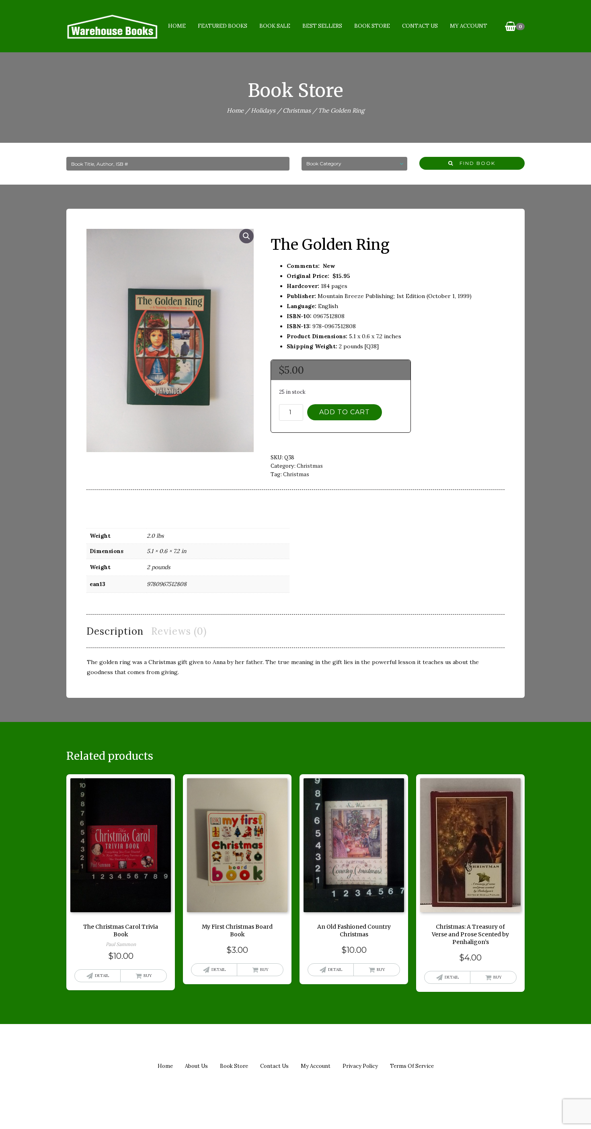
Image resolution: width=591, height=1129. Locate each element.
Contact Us (420, 26)
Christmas (297, 110)
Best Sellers (322, 26)
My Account (468, 26)
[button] (246, 236)
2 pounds (158, 567)
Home (177, 26)
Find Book (474, 163)
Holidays (263, 110)
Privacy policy (360, 1066)
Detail (102, 975)
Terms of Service (412, 1066)
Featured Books (222, 26)
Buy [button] (148, 975)
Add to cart (344, 412)
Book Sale (274, 26)
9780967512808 (167, 584)
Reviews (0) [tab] (179, 631)
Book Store (372, 26)
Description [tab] (115, 631)
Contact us (274, 1066)
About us (196, 1066)
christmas (296, 474)
